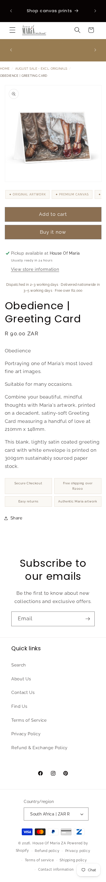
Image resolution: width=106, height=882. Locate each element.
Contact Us (23, 692)
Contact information (56, 870)
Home (5, 69)
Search (18, 665)
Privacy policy (77, 851)
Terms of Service (29, 720)
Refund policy (47, 851)
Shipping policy (73, 860)
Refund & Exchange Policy (39, 747)
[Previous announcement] (11, 11)
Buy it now (53, 232)
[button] (12, 30)
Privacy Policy (25, 733)
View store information (35, 269)
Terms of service (39, 860)
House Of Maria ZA (49, 843)
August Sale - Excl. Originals (41, 69)
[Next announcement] (95, 11)
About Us (21, 678)
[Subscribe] (87, 619)
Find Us (19, 706)
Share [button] (16, 518)
